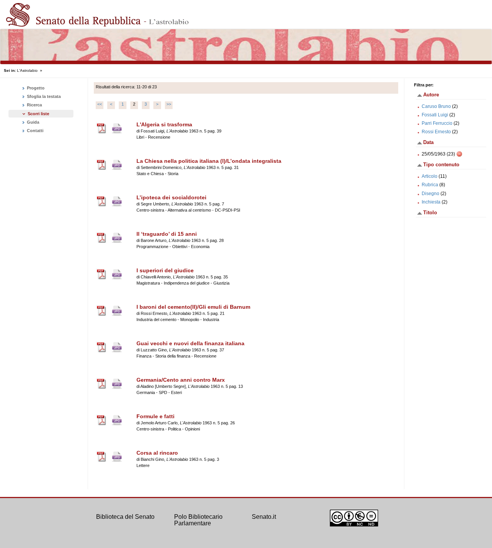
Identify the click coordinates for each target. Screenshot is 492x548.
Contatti (34, 130)
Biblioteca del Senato (125, 516)
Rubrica (430, 184)
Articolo (429, 176)
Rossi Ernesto (436, 131)
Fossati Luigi (435, 115)
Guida (32, 122)
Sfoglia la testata (43, 96)
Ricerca (34, 105)
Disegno (430, 193)
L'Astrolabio (27, 70)
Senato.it (264, 516)
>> (168, 104)
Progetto (35, 88)
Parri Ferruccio (437, 123)
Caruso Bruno (436, 106)
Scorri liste (38, 113)
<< (99, 104)
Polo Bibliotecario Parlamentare (198, 520)
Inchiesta (431, 202)
